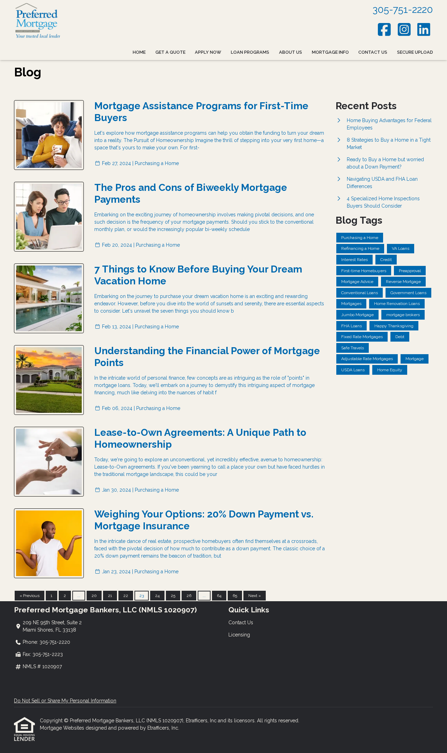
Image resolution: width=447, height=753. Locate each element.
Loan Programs (250, 52)
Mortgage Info (330, 52)
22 (125, 595)
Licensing (239, 635)
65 (235, 595)
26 (188, 595)
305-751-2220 (403, 9)
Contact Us (372, 52)
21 (110, 595)
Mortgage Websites (63, 728)
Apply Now (208, 52)
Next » (254, 595)
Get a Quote (170, 52)
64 (219, 595)
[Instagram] (404, 29)
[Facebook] (384, 29)
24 (157, 595)
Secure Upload (415, 52)
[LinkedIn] (424, 29)
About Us (290, 52)
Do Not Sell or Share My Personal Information (65, 700)
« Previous (29, 595)
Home (139, 52)
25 (173, 595)
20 (94, 595)
